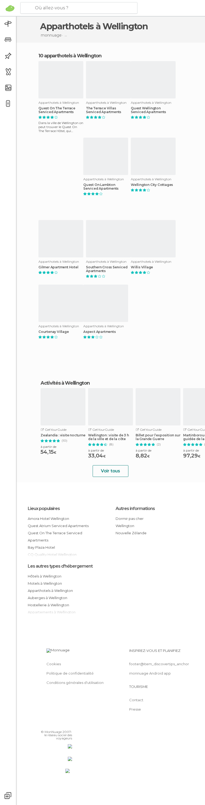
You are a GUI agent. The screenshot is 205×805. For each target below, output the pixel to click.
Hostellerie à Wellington (48, 605)
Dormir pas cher (130, 518)
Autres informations (135, 508)
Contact (136, 700)
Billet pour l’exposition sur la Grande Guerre (158, 437)
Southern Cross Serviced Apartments (106, 269)
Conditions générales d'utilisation (75, 682)
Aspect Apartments (99, 332)
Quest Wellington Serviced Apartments (148, 110)
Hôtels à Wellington (44, 576)
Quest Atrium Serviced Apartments (58, 526)
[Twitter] (55, 724)
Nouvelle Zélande (131, 533)
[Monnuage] (10, 8)
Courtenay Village (53, 332)
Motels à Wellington (45, 583)
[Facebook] (48, 724)
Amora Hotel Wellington (48, 518)
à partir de (48, 447)
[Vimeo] (62, 724)
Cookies (53, 664)
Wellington (125, 526)
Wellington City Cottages (152, 185)
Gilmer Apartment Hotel (58, 267)
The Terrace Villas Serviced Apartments (103, 110)
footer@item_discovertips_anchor (159, 664)
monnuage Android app (150, 673)
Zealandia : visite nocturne (63, 435)
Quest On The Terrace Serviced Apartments (56, 110)
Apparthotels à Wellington (50, 590)
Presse (135, 709)
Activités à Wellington (65, 383)
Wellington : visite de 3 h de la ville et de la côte (108, 437)
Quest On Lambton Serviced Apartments (101, 186)
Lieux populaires (44, 508)
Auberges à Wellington (47, 598)
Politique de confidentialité (70, 673)
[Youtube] (69, 724)
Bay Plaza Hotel (41, 547)
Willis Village (142, 267)
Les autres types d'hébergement (60, 566)
